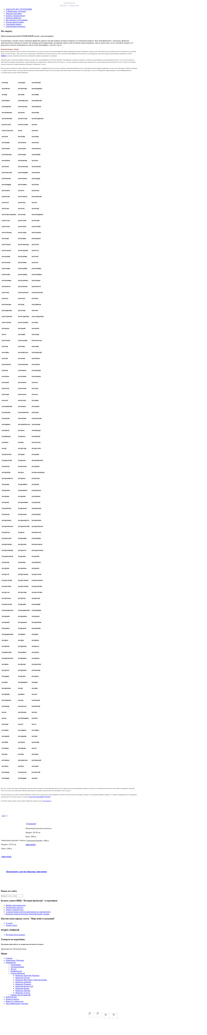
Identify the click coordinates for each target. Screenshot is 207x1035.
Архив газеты (11, 925)
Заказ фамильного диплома (17, 1003)
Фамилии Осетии (22, 978)
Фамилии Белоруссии (24, 986)
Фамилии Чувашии (23, 984)
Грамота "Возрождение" (16, 16)
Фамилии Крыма (22, 988)
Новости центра (12, 999)
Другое (13, 969)
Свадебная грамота (13, 24)
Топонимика (16, 965)
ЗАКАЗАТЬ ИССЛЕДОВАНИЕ (19, 9)
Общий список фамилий (21, 995)
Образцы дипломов (14, 13)
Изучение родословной (15, 935)
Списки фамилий (18, 973)
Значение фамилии (13, 18)
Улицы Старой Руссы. (15, 910)
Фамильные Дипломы (15, 960)
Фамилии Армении (23, 982)
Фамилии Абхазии (22, 991)
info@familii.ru (47, 801)
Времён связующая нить (16, 905)
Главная (9, 958)
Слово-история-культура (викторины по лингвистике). (28, 912)
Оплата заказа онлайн (15, 22)
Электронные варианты (15, 26)
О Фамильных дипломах (16, 11)
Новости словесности (14, 1001)
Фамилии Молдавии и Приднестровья (31, 980)
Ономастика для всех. (15, 907)
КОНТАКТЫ (11, 997)
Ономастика (11, 962)
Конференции (16, 971)
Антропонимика (17, 967)
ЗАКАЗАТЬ (6, 857)
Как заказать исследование (17, 20)
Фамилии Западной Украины (27, 975)
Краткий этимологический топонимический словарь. (28, 914)
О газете (9, 923)
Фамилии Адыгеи (22, 993)
